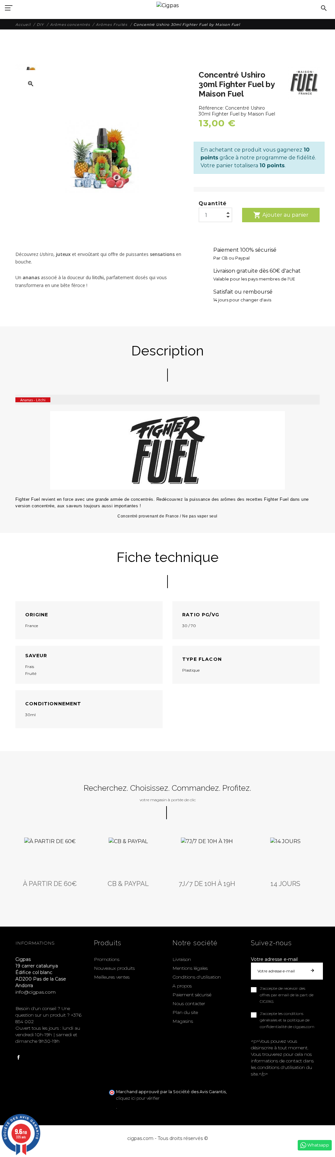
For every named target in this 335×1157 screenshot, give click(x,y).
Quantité (213, 203)
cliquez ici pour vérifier (138, 1098)
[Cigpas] (167, 4)
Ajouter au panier (281, 215)
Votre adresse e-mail (274, 959)
